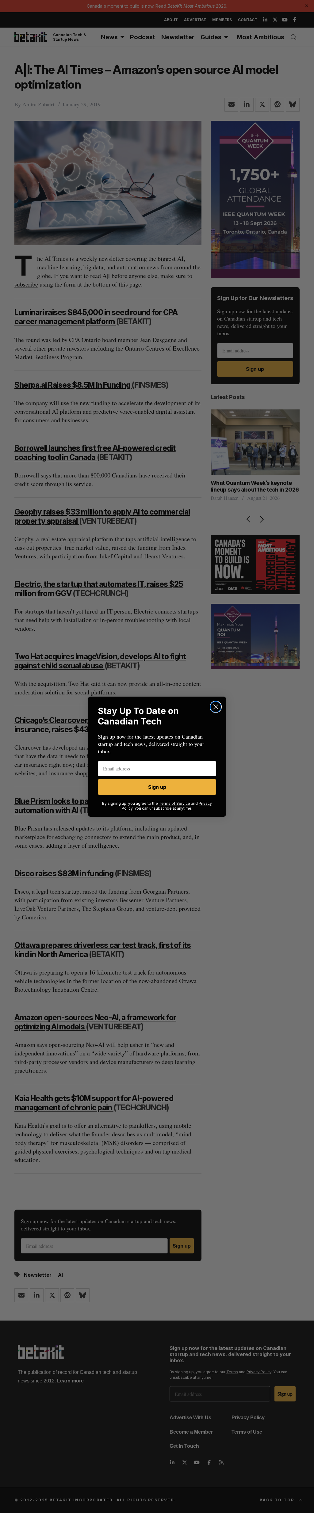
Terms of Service (174, 803)
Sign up (157, 787)
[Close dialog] (215, 706)
